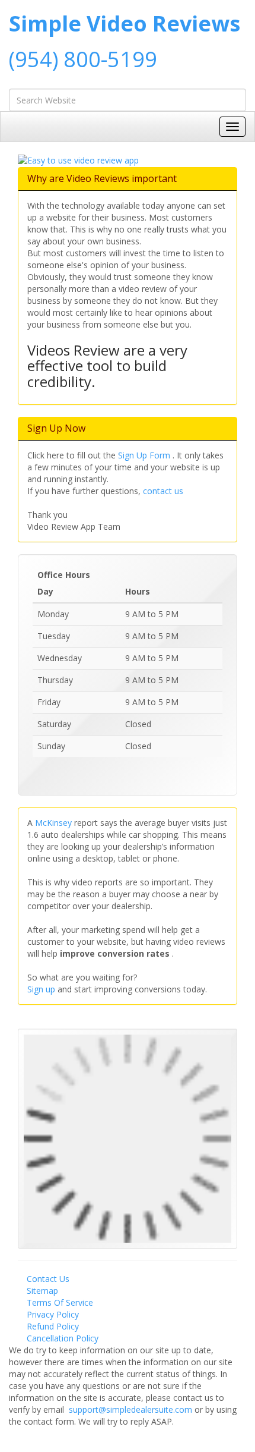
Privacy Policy (53, 1314)
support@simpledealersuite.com (132, 1409)
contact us (163, 490)
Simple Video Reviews (124, 23)
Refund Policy (53, 1326)
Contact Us (48, 1278)
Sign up (42, 989)
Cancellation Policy (62, 1338)
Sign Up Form (145, 455)
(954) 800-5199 (83, 59)
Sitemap (42, 1290)
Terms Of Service (60, 1302)
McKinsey (54, 822)
